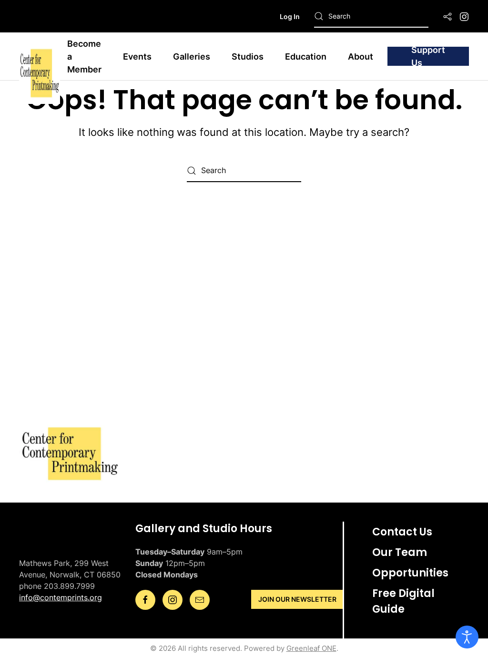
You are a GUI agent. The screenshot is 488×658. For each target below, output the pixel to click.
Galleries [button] (191, 56)
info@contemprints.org (60, 597)
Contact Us (402, 531)
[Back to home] (39, 56)
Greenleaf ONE (311, 648)
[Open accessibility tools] (467, 637)
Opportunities (410, 572)
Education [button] (305, 56)
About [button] (360, 56)
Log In (290, 16)
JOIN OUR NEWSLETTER (297, 599)
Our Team (399, 552)
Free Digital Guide (403, 601)
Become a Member (84, 56)
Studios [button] (248, 56)
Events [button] (137, 56)
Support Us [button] (428, 56)
